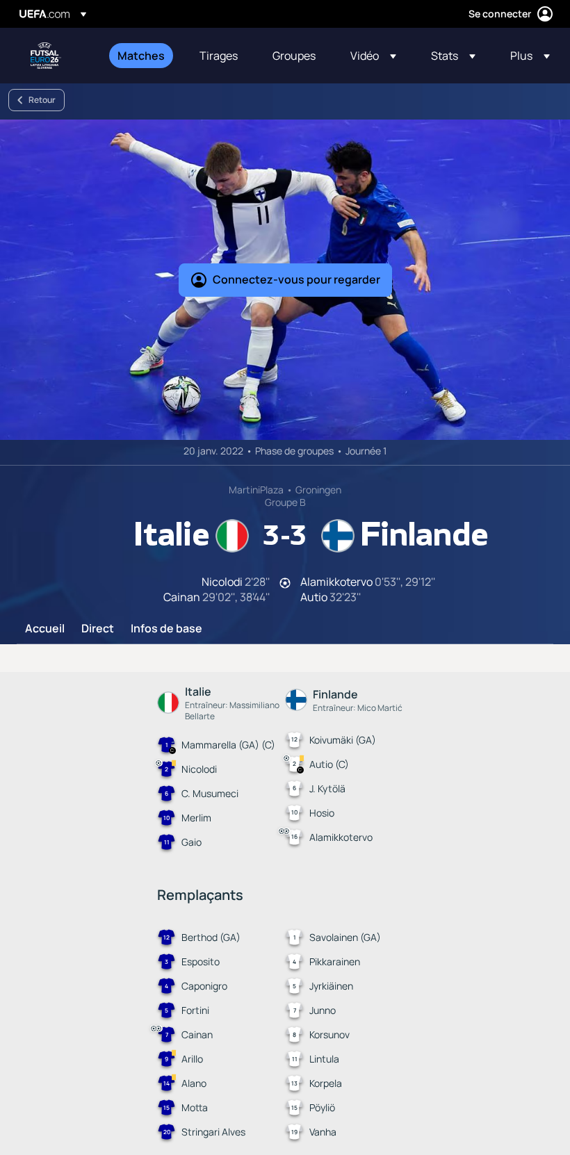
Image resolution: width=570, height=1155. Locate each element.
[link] (141, 55)
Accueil (45, 629)
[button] (373, 55)
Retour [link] (42, 100)
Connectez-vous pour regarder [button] (296, 279)
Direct (97, 629)
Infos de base (166, 629)
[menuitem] (141, 55)
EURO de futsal (46, 55)
